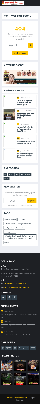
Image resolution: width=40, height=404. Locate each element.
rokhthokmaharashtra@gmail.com (16, 287)
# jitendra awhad (9, 224)
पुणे (18, 98)
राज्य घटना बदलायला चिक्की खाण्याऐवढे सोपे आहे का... (26, 142)
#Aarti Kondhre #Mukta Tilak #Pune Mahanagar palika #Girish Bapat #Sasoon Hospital (20, 237)
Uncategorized (26, 174)
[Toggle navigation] (35, 3)
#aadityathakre (8, 228)
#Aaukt (6, 242)
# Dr (23, 220)
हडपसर (6, 178)
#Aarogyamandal (9, 232)
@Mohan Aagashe (10, 220)
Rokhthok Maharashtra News (17, 397)
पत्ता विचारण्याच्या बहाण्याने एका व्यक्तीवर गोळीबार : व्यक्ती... (25, 156)
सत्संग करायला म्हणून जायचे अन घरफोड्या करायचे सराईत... (25, 116)
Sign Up (31, 201)
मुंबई (17, 174)
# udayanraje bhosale (24, 224)
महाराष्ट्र (11, 174)
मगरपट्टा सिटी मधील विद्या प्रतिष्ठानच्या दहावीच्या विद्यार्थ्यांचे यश (25, 129)
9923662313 (21, 283)
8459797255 (9, 283)
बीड (18, 138)
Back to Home (20, 53)
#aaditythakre (20, 228)
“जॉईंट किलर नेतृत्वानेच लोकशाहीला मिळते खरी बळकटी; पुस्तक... (24, 103)
